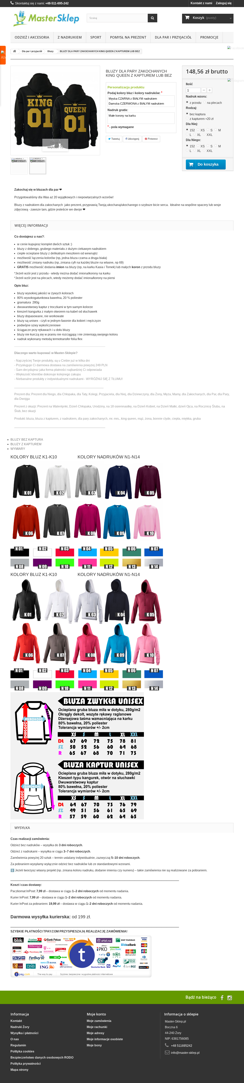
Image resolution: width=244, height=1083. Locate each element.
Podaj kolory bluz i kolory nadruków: (135, 93)
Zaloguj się (224, 3)
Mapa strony (19, 1069)
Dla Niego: (194, 140)
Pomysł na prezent (128, 37)
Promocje (209, 37)
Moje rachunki (97, 1027)
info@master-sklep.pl (185, 1052)
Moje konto (96, 1014)
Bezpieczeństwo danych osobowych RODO (41, 1057)
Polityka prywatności (25, 1063)
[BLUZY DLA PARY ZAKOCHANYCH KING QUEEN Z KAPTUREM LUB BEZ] (19, 165)
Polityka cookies (22, 1051)
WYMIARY (17, 448)
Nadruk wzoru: (197, 96)
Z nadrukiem (70, 37)
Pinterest (152, 138)
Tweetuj (115, 138)
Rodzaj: (192, 108)
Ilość (189, 84)
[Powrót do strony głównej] (14, 51)
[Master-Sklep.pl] (45, 18)
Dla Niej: (192, 124)
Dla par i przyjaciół (173, 37)
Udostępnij (133, 138)
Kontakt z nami (201, 3)
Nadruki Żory (19, 1027)
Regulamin (18, 1045)
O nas (14, 1039)
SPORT (95, 37)
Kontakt (16, 1021)
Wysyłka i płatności (24, 1033)
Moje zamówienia (99, 1021)
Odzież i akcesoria (32, 37)
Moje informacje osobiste (105, 1039)
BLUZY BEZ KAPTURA (26, 439)
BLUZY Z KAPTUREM (25, 444)
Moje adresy (95, 1033)
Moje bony (94, 1045)
